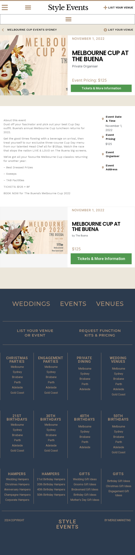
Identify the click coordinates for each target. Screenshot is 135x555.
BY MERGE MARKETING (117, 520)
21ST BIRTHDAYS (17, 417)
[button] (28, 7)
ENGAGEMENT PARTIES (50, 360)
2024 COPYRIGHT (14, 520)
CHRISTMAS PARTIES (17, 360)
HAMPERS (17, 474)
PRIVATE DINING (84, 360)
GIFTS (84, 474)
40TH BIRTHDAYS (84, 417)
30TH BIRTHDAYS (50, 417)
